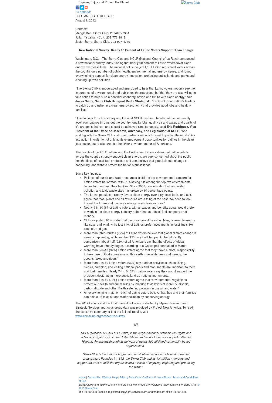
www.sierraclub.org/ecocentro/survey (100, 316)
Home (82, 377)
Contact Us (94, 377)
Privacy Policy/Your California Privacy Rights (145, 377)
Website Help (110, 377)
